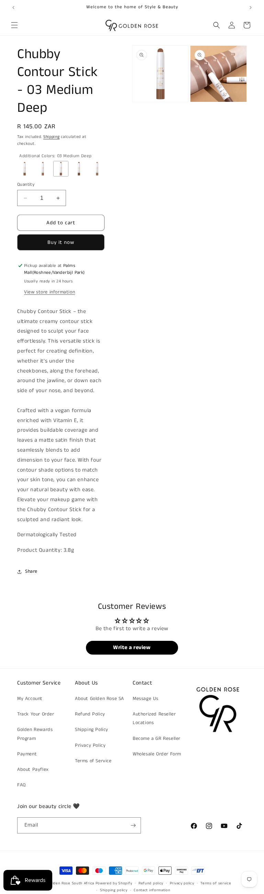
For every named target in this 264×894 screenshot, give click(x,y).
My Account (30, 698)
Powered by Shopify (114, 883)
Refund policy (151, 883)
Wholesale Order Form (157, 754)
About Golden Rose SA (99, 698)
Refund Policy (90, 714)
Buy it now (60, 242)
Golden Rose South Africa (71, 883)
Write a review (132, 647)
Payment (27, 754)
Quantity (25, 184)
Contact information (152, 890)
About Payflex (33, 769)
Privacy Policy (90, 745)
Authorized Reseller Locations (154, 718)
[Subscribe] (133, 825)
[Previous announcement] (13, 7)
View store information (49, 292)
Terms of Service (93, 760)
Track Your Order (35, 714)
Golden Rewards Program (35, 734)
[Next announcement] (250, 7)
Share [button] (31, 571)
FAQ (21, 785)
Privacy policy (182, 883)
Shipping (51, 137)
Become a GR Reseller (156, 738)
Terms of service (215, 883)
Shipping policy (114, 890)
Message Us (145, 698)
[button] (14, 25)
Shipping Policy (91, 729)
